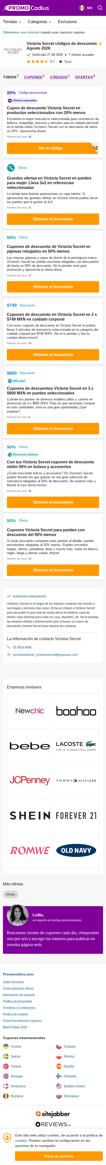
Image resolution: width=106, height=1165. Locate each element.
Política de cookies (15, 1014)
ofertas (84, 77)
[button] (14, 22)
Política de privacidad (17, 1001)
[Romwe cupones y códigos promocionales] (30, 850)
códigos (59, 77)
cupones (33, 77)
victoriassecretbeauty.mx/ (29, 596)
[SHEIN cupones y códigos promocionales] (30, 815)
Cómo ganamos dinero (18, 988)
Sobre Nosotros (13, 982)
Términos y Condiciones (19, 1008)
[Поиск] (100, 7)
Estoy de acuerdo (59, 1156)
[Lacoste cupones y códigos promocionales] (76, 745)
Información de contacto (19, 995)
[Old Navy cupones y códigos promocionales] (76, 850)
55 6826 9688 (22, 647)
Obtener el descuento (53, 219)
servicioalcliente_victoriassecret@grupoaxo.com (45, 655)
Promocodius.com (18, 974)
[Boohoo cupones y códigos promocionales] (76, 710)
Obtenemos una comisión (21, 32)
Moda (10, 894)
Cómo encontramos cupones (22, 1020)
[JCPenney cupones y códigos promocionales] (30, 780)
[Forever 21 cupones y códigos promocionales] (76, 815)
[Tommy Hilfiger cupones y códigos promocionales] (76, 780)
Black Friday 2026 (15, 1027)
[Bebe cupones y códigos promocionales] (30, 745)
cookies (21, 1140)
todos (10, 77)
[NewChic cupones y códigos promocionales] (30, 710)
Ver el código (50, 148)
